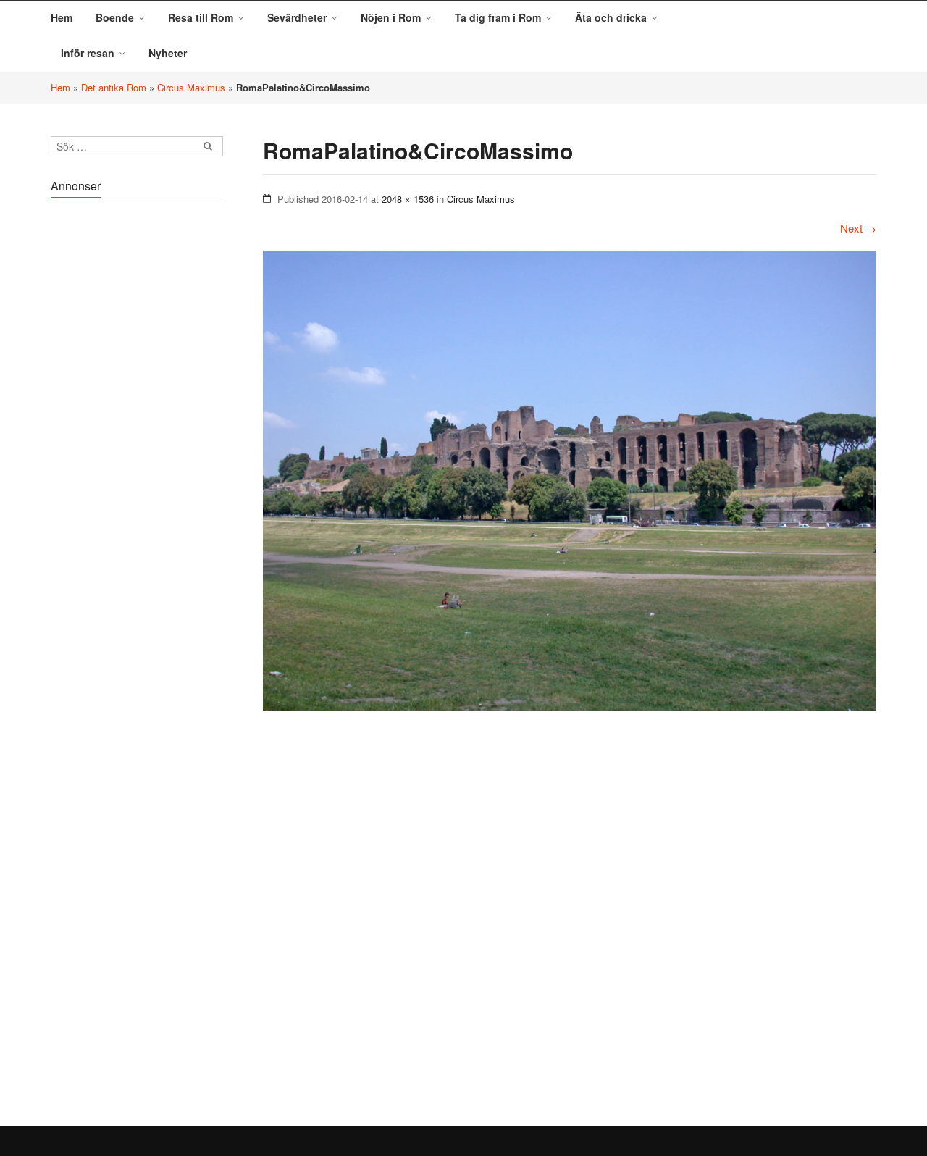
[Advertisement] (137, 423)
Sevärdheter (297, 17)
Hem (61, 17)
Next (858, 227)
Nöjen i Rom (391, 17)
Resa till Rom (200, 17)
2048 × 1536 (408, 199)
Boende (115, 17)
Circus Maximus (191, 87)
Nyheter (167, 53)
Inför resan (87, 53)
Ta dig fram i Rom (498, 17)
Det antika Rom (113, 87)
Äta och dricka (611, 17)
